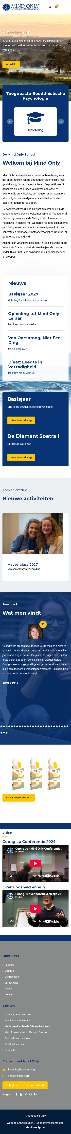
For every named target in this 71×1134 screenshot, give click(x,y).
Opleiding (9, 965)
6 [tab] (14, 726)
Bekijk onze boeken (18, 797)
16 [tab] (41, 726)
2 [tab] (4, 726)
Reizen (8, 988)
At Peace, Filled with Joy (18, 1014)
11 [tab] (28, 726)
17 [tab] (43, 726)
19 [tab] (49, 726)
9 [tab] (22, 726)
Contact (9, 994)
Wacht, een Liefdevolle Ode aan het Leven (27, 1026)
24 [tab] (62, 726)
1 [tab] (1, 726)
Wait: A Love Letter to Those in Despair (26, 1032)
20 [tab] (51, 726)
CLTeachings (11, 982)
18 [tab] (46, 726)
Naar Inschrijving (21, 420)
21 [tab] (54, 726)
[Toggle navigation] (65, 7)
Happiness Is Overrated (17, 1020)
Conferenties (12, 976)
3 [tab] (6, 726)
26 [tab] (67, 726)
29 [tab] (6, 733)
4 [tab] (9, 726)
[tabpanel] (35, 654)
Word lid (11, 64)
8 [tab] (20, 726)
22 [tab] (57, 726)
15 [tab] (38, 726)
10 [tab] (25, 726)
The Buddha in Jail (14, 1044)
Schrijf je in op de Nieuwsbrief (25, 1085)
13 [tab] (33, 726)
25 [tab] (65, 726)
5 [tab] (12, 726)
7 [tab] (17, 726)
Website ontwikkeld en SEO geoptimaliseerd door (35, 1125)
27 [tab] (1, 733)
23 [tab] (59, 726)
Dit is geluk (10, 1050)
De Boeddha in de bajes (17, 1038)
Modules (9, 970)
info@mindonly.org (19, 1075)
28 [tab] (4, 733)
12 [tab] (30, 726)
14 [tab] (35, 726)
